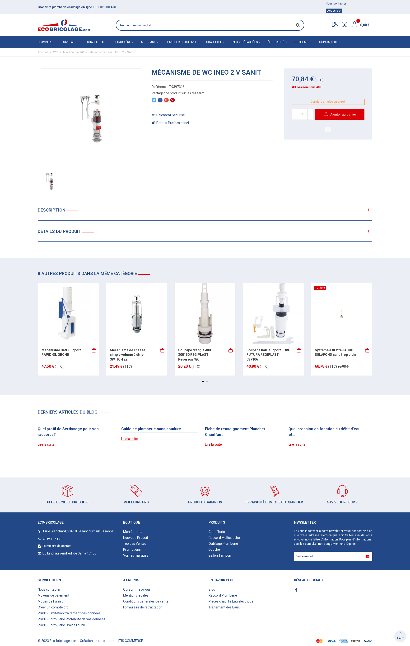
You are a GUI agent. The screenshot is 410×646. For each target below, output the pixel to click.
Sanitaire (70, 42)
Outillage (301, 42)
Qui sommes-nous (137, 589)
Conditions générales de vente (145, 601)
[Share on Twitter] (154, 100)
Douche (214, 549)
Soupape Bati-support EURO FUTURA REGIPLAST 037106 (268, 354)
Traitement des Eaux (224, 607)
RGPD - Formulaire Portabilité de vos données (71, 619)
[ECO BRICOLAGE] (64, 25)
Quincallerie (328, 42)
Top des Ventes (134, 543)
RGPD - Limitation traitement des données (69, 613)
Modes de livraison (51, 601)
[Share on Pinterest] (172, 100)
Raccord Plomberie (223, 595)
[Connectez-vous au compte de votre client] (344, 25)
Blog (212, 589)
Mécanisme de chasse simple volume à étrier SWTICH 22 (127, 354)
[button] (203, 381)
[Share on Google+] (166, 100)
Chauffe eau (96, 42)
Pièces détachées (245, 42)
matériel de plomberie (118, 7)
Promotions (132, 549)
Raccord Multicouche (224, 538)
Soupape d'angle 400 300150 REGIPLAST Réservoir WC (194, 354)
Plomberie (45, 42)
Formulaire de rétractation (142, 607)
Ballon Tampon (220, 555)
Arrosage (148, 42)
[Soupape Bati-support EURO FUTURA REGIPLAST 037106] (273, 313)
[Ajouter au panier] (94, 350)
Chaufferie (217, 532)
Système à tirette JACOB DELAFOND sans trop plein (335, 352)
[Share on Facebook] (160, 100)
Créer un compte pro (53, 607)
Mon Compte (133, 532)
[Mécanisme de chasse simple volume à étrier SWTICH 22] (136, 313)
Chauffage (214, 42)
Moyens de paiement (53, 595)
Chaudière (123, 42)
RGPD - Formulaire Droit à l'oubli (61, 625)
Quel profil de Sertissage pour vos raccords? (68, 432)
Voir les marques (135, 555)
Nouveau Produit (135, 538)
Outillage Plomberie (223, 543)
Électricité (276, 42)
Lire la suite (46, 444)
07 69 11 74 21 (52, 538)
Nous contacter (49, 589)
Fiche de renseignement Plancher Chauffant (235, 432)
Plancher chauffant (181, 42)
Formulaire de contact (56, 546)
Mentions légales (344, 543)
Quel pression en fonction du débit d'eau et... (324, 432)
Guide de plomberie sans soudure (151, 429)
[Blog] (335, 25)
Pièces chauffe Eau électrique (231, 601)
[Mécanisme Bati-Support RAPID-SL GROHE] (68, 313)
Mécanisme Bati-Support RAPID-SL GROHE (61, 352)
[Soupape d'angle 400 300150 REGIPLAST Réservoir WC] (205, 313)
